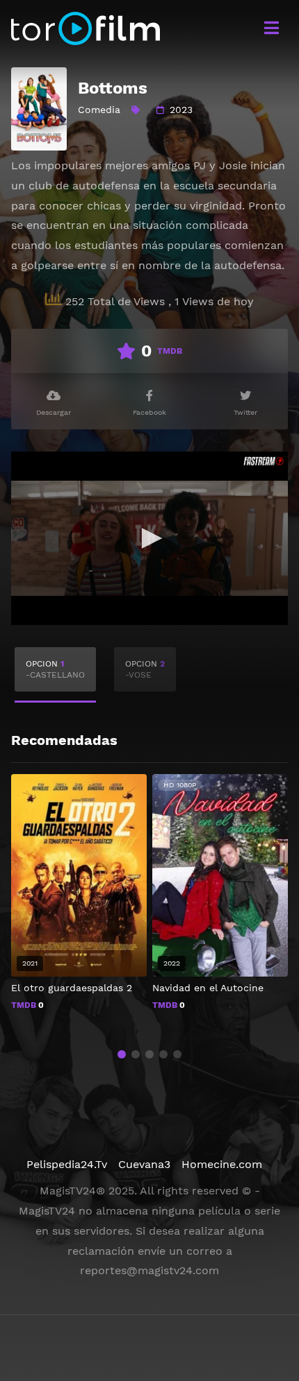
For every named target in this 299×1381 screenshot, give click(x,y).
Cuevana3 (144, 1164)
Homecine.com (221, 1164)
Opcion (55, 669)
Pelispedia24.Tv (66, 1164)
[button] (122, 1054)
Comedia (99, 109)
